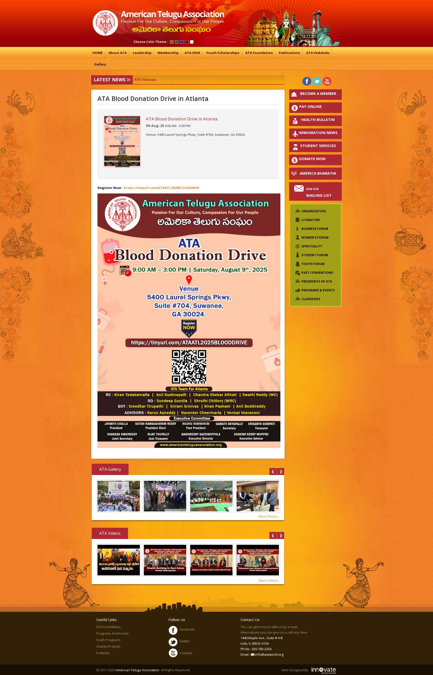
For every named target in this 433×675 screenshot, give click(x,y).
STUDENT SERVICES (318, 145)
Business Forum (314, 229)
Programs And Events (112, 633)
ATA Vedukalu (318, 52)
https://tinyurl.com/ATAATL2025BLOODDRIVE (161, 187)
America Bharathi (318, 173)
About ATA (118, 52)
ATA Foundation (259, 52)
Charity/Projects (108, 646)
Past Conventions (317, 273)
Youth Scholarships (222, 52)
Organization (313, 211)
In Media (102, 653)
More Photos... (269, 516)
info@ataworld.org (268, 654)
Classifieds (310, 299)
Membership (168, 52)
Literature (310, 220)
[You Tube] (327, 81)
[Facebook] (307, 81)
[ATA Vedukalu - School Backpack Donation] (118, 511)
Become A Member (318, 93)
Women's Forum (315, 237)
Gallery (100, 64)
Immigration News (318, 132)
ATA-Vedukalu (145, 80)
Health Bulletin (318, 119)
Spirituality (311, 246)
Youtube (186, 653)
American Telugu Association (137, 670)
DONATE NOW (312, 158)
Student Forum (314, 255)
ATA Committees (108, 627)
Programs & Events (318, 290)
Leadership (142, 52)
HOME (97, 52)
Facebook (187, 629)
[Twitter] (317, 81)
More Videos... (269, 580)
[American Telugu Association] (157, 34)
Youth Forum (312, 264)
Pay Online (310, 106)
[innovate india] (324, 670)
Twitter (185, 641)
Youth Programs (108, 640)
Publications (289, 52)
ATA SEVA (192, 52)
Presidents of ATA (316, 281)
